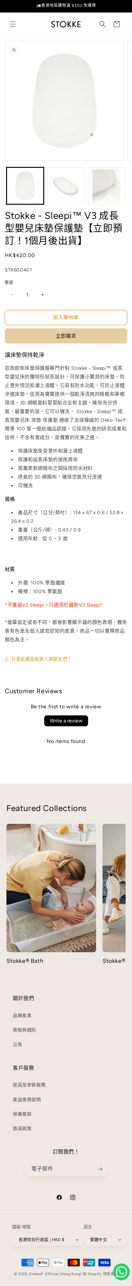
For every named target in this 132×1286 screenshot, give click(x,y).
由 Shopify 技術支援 (100, 1274)
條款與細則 (24, 1030)
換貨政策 (22, 1128)
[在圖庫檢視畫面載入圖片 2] (66, 186)
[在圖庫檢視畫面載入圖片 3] (106, 186)
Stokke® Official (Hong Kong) (55, 1274)
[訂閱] (100, 1169)
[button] (13, 24)
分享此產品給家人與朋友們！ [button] (41, 659)
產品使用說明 (27, 1099)
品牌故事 (22, 1015)
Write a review (66, 721)
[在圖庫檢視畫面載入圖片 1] (25, 186)
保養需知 (22, 1114)
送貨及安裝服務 (29, 1085)
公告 (17, 1044)
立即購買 (66, 336)
